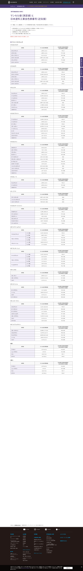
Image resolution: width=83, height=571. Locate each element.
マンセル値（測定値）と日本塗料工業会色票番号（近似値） (51, 545)
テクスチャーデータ (49, 547)
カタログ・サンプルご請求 (65, 537)
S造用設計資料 (48, 542)
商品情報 (31, 2)
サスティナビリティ (26, 549)
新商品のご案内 (13, 546)
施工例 (35, 2)
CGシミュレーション (38, 553)
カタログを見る (63, 534)
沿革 (23, 544)
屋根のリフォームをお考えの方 (38, 544)
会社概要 (24, 541)
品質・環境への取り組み (27, 556)
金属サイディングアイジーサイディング (14, 554)
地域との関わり (25, 560)
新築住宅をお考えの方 (37, 539)
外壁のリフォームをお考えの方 (38, 542)
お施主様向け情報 (58, 2)
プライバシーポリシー (25, 568)
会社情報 (40, 2)
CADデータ (48, 536)
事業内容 (24, 539)
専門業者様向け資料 (67, 2)
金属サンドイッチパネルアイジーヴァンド (14, 559)
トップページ (12, 6)
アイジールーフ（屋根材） (14, 538)
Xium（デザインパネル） (14, 543)
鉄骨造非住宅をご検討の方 (38, 546)
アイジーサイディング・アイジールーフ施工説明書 (50, 540)
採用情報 (52, 2)
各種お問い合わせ (63, 540)
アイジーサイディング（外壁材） (15, 537)
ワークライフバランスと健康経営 (27, 554)
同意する (68, 568)
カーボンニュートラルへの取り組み (27, 558)
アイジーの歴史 (25, 546)
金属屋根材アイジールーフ (13, 557)
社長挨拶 (24, 536)
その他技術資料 (49, 552)
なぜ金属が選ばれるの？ (38, 548)
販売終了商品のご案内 (14, 548)
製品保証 (47, 549)
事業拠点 (24, 543)
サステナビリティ (46, 2)
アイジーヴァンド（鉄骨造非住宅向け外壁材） (15, 541)
